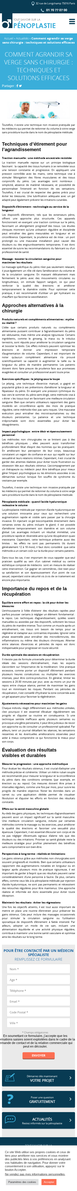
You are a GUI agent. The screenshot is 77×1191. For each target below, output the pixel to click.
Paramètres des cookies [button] (22, 1182)
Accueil (8, 38)
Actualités (22, 38)
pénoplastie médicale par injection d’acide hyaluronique (38, 509)
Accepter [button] (49, 1182)
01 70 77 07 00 (56, 10)
